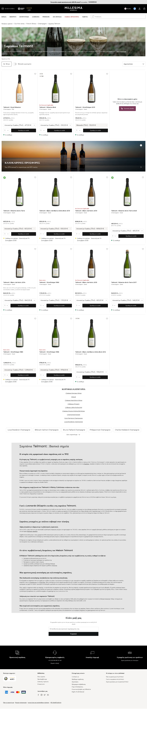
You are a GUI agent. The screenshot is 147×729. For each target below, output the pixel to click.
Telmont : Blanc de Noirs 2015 (86, 282)
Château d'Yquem (73, 404)
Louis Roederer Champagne (73, 422)
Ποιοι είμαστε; (41, 676)
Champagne (42, 24)
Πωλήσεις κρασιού (7, 24)
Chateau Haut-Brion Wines (73, 400)
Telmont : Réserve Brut (47, 107)
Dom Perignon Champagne (73, 418)
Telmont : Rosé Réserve (12, 107)
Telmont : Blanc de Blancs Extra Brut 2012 (90, 352)
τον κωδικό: (69, 2)
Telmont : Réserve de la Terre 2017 (123, 282)
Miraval (73, 397)
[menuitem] (4, 16)
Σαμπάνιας (86, 464)
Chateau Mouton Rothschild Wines (73, 411)
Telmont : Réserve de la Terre (14, 211)
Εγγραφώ (73, 634)
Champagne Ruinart (73, 414)
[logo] (73, 9)
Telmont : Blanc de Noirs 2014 (14, 282)
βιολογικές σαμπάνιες (32, 531)
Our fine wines (19, 24)
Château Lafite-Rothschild (73, 407)
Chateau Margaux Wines (74, 393)
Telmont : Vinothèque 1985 (13, 352)
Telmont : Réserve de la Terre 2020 (124, 211)
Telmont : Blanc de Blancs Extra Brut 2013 (54, 211)
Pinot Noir (42, 582)
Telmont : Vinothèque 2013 (85, 107)
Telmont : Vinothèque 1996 (49, 352)
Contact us (75, 677)
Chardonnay (33, 582)
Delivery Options (43, 681)
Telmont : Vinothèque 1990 (49, 282)
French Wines (31, 24)
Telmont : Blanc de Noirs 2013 (86, 211)
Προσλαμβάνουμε (42, 679)
